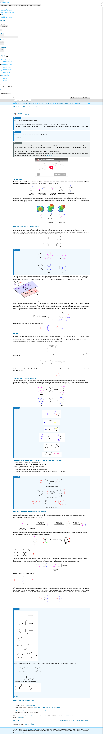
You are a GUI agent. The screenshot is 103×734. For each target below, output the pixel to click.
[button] (5, 78)
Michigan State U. (37, 707)
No (33, 724)
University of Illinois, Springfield (46, 103)
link (62, 487)
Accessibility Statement (54, 732)
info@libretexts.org (78, 732)
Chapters (79, 103)
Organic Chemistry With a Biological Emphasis (26, 710)
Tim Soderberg (42, 710)
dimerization (49, 155)
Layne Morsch (20, 113)
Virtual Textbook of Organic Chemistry (51, 707)
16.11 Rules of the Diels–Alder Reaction (27, 715)
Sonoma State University (31, 705)
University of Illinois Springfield (23, 114)
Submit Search (4, 26)
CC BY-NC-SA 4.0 (68, 715)
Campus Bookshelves (30, 103)
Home (19, 103)
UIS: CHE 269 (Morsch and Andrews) (65, 103)
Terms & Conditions (45, 732)
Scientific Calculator (7, 69)
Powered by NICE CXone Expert (32, 729)
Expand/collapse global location (89, 103)
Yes (28, 724)
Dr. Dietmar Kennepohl (20, 703)
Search (15, 101)
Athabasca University (46, 703)
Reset (2, 34)
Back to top (15, 720)
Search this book (3, 22)
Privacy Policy (37, 732)
